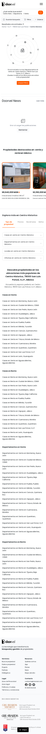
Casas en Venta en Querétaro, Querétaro (19, 348)
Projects (4, 667)
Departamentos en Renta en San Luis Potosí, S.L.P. (22, 618)
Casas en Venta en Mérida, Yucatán (17, 326)
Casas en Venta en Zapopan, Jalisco (17, 335)
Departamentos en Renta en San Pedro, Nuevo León (21, 562)
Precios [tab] (21, 222)
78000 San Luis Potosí (20, 27)
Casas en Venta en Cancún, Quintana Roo (19, 331)
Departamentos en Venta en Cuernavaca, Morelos (19, 511)
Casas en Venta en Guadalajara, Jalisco (18, 314)
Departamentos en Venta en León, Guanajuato (21, 527)
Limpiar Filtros (23, 83)
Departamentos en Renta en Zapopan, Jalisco (21, 594)
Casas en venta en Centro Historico (19, 235)
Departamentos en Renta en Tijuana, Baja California (19, 573)
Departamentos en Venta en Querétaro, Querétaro (19, 517)
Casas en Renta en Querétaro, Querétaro (19, 424)
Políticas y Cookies (8, 687)
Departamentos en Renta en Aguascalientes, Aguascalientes (21, 627)
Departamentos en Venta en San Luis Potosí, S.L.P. (22, 523)
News (27, 670)
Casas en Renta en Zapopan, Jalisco (17, 411)
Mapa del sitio (30, 673)
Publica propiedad (8, 664)
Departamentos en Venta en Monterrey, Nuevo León (21, 454)
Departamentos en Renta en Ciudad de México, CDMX (22, 556)
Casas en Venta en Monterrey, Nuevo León (19, 301)
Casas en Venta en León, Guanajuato (17, 356)
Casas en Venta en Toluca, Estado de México (20, 339)
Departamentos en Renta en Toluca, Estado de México (21, 599)
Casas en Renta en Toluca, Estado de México (20, 415)
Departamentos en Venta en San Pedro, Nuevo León (21, 467)
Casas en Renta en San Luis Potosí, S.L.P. (18, 428)
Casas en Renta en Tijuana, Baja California (19, 394)
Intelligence (6, 673)
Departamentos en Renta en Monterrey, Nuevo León (21, 549)
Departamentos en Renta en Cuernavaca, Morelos (19, 606)
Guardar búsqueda (13, 20)
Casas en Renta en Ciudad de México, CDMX (20, 381)
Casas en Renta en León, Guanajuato (17, 432)
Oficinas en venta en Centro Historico (20, 258)
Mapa (24, 730)
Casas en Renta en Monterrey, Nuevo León (19, 377)
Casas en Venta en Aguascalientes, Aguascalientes (16, 361)
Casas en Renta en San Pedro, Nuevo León (19, 385)
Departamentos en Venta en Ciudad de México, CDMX (22, 461)
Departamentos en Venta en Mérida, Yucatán (21, 488)
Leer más (40, 101)
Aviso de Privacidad (9, 681)
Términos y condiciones (10, 690)
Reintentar (23, 130)
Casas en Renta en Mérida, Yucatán (17, 402)
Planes (27, 667)
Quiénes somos (30, 662)
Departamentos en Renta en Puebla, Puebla (20, 579)
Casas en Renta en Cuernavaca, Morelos (19, 419)
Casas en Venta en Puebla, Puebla (16, 322)
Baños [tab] (41, 222)
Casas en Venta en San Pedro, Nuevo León (19, 309)
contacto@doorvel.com (33, 681)
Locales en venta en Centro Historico (19, 251)
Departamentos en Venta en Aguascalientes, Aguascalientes (21, 532)
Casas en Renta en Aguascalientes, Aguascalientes (16, 437)
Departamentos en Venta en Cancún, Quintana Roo (22, 493)
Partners (5, 670)
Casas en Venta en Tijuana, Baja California (19, 318)
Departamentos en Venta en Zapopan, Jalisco (21, 499)
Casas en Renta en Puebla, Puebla (16, 398)
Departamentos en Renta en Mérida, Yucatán (21, 583)
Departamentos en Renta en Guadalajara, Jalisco (22, 568)
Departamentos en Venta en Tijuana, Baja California (19, 478)
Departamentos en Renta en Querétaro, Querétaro (19, 612)
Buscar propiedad (8, 662)
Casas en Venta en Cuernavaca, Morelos (19, 343)
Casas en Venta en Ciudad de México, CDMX (20, 305)
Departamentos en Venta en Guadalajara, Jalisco (22, 473)
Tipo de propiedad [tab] (8, 223)
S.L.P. (9, 27)
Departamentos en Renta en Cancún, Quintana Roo (22, 588)
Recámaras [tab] (31, 222)
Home (4, 27)
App (26, 664)
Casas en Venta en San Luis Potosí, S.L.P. (18, 352)
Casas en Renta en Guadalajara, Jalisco (18, 390)
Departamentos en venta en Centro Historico (19, 243)
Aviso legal (6, 684)
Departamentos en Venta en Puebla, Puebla (20, 484)
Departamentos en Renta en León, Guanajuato (21, 622)
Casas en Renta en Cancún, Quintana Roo (19, 407)
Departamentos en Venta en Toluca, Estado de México (21, 504)
